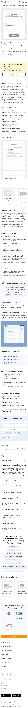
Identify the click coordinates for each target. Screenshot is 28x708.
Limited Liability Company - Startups (17, 51)
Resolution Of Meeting (6, 437)
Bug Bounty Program (16, 706)
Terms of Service (13, 704)
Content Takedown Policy (6, 706)
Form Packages (5, 642)
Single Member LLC (13, 435)
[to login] (23, 2)
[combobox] (14, 422)
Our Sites (4, 666)
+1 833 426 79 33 (6, 680)
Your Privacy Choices (5, 704)
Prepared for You (6, 658)
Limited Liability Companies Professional (11, 363)
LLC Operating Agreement (7, 432)
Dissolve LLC (4, 435)
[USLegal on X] (2, 674)
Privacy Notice (20, 704)
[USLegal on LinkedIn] (8, 674)
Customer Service (6, 650)
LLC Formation (18, 432)
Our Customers (5, 662)
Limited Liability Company (10, 356)
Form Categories (6, 646)
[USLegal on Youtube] (10, 674)
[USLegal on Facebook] (5, 674)
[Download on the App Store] (6, 695)
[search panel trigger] (20, 2)
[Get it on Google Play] (16, 695)
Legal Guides (5, 654)
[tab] (10, 312)
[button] (26, 2)
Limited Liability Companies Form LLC (13, 359)
